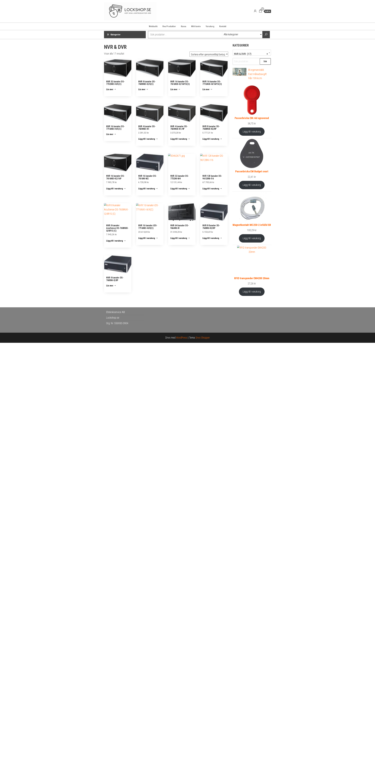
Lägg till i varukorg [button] (146, 139)
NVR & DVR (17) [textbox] (251, 53)
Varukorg (210, 26)
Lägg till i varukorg (252, 131)
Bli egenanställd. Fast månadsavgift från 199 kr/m (257, 74)
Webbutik (153, 26)
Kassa (183, 26)
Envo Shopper (203, 337)
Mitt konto (196, 26)
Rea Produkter (169, 26)
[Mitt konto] (255, 11)
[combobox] (252, 53)
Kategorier (116, 34)
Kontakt (222, 26)
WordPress (181, 337)
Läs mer (109, 89)
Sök (265, 61)
